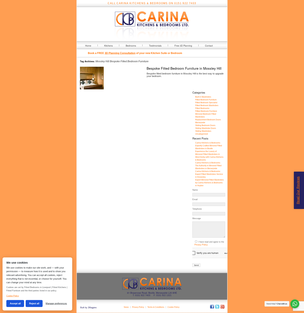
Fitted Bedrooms (202, 108)
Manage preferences (56, 303)
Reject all (34, 303)
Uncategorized (201, 134)
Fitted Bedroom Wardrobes (206, 105)
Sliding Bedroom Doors (205, 125)
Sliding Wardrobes (203, 131)
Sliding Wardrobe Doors (205, 128)
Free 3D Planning (183, 45)
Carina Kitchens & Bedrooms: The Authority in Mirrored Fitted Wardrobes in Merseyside (208, 166)
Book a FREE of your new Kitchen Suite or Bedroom (135, 53)
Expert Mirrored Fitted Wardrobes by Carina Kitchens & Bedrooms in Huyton (209, 183)
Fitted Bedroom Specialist (206, 102)
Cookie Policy (173, 307)
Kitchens (108, 45)
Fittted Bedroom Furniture (206, 111)
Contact (209, 45)
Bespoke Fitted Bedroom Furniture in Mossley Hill (184, 68)
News (126, 307)
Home (88, 45)
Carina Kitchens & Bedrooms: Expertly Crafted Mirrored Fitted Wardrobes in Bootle (208, 146)
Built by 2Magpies (88, 307)
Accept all (15, 303)
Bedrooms (131, 45)
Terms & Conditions (155, 307)
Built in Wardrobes (203, 97)
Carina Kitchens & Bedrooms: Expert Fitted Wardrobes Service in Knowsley (209, 174)
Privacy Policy (201, 244)
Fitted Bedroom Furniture (206, 100)
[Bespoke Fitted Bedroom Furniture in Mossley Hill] (92, 89)
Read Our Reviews (298, 190)
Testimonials (155, 45)
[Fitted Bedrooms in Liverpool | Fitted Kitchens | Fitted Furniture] (152, 39)
